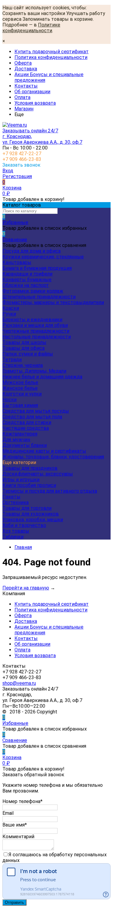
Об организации (32, 91)
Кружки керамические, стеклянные (43, 257)
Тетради (12, 359)
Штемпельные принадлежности (39, 297)
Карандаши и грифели (27, 274)
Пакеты (11, 497)
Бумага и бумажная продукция (37, 268)
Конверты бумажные (27, 279)
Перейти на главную (25, 588)
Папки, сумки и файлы (27, 354)
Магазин (23, 109)
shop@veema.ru (19, 683)
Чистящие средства (25, 428)
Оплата (22, 97)
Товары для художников (30, 514)
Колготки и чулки (22, 394)
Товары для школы (24, 342)
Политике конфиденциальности (31, 27)
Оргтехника (15, 502)
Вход (7, 171)
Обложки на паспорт (25, 285)
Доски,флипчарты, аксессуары (37, 474)
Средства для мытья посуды (35, 411)
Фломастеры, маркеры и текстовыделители (53, 302)
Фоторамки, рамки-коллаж (32, 291)
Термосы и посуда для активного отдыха (49, 491)
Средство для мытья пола (32, 417)
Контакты (26, 86)
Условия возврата (35, 103)
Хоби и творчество (24, 525)
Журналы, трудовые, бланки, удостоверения (53, 457)
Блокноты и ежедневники (32, 319)
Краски (10, 308)
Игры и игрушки (20, 479)
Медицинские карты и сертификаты (44, 451)
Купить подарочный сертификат (51, 51)
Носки (9, 399)
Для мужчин (16, 439)
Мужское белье (20, 382)
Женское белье (20, 388)
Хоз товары (15, 531)
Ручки (9, 314)
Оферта (23, 63)
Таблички (13, 537)
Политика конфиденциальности (50, 57)
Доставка (25, 69)
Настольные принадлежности (36, 337)
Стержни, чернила (22, 365)
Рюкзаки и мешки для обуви (35, 325)
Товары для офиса (23, 348)
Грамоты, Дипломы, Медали (34, 371)
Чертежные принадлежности (35, 331)
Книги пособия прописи (29, 485)
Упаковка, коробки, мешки (32, 519)
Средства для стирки (26, 422)
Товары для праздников (30, 468)
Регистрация (17, 176)
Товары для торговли (27, 508)
